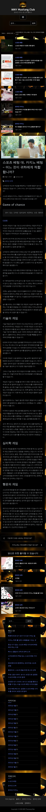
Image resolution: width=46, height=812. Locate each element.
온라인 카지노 (19, 106)
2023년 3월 (12, 754)
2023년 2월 (12, 758)
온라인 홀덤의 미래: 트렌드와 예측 (25, 563)
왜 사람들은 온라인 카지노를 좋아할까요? (28, 127)
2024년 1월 (12, 727)
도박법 (17, 578)
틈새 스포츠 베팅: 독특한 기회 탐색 (26, 94)
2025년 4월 (12, 706)
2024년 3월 (12, 723)
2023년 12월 (12, 732)
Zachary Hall (19, 177)
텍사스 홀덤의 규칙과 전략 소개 (19, 652)
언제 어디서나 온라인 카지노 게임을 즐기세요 (29, 593)
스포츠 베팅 (18, 42)
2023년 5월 (12, 745)
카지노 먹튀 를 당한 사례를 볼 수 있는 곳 (22, 640)
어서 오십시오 (10, 799)
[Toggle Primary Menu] (23, 17)
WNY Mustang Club (23, 9)
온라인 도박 (9, 181)
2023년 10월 (12, 736)
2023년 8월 (12, 741)
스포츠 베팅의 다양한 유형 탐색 (25, 45)
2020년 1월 (12, 767)
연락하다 (28, 803)
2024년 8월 (12, 714)
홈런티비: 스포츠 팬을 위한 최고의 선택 (22, 670)
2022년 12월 (12, 762)
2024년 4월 (12, 719)
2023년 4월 (12, 749)
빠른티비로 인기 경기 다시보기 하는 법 (21, 636)
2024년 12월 (12, 710)
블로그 (18, 799)
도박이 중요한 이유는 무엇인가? (25, 608)
